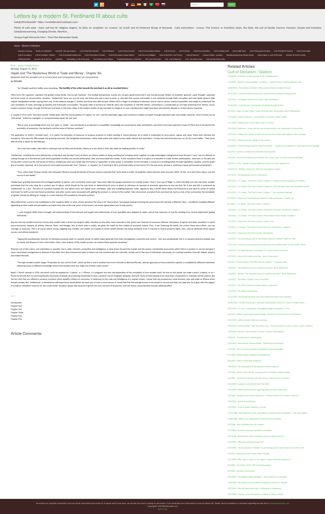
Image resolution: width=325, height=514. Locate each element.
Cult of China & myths (126, 51)
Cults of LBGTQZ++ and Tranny (170, 55)
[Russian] (163, 5)
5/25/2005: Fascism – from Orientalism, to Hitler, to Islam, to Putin (255, 494)
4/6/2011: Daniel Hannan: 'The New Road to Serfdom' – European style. (257, 262)
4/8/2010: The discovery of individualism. (245, 338)
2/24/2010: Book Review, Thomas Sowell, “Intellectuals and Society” (256, 343)
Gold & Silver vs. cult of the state (270, 55)
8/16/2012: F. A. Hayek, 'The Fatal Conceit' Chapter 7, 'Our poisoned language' (260, 192)
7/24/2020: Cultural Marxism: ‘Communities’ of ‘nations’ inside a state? (257, 117)
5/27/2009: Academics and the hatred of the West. (249, 384)
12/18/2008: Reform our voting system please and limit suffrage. (254, 419)
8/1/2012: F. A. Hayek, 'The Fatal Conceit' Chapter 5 (249, 204)
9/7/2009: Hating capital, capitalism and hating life (249, 355)
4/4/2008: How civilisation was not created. (246, 425)
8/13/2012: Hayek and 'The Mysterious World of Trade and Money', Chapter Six (261, 198)
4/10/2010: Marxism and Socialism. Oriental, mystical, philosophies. (256, 332)
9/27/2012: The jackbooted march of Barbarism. (248, 175)
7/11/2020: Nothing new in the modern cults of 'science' (251, 123)
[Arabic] (151, 5)
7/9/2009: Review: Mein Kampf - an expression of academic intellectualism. (259, 372)
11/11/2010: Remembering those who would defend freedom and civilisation (259, 297)
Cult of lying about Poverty (260, 51)
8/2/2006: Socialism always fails (241, 471)
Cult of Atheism (108, 51)
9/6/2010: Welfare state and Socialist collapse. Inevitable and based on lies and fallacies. (264, 314)
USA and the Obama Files (215, 59)
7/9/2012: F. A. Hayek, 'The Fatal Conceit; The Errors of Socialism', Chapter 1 (259, 227)
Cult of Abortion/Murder (89, 51)
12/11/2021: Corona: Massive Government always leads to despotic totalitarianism (262, 94)
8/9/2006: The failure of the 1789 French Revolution (249, 465)
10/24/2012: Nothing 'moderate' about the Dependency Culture (254, 169)
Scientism (59, 59)
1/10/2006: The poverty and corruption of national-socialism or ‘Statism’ (258, 483)
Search (231, 5)
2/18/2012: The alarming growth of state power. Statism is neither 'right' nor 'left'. (262, 239)
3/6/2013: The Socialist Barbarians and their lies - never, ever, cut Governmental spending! (265, 158)
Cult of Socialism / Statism (45, 55)
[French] (127, 5)
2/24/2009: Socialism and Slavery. (242, 402)
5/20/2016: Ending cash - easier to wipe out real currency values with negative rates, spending (267, 134)
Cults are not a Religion (147, 55)
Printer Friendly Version (29, 66)
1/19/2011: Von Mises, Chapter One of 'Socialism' (248, 280)
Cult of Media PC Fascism (283, 51)
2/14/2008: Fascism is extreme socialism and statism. (250, 430)
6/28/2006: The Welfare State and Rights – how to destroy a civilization (257, 477)
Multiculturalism (24, 59)
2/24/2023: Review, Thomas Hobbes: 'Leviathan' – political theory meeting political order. (265, 82)
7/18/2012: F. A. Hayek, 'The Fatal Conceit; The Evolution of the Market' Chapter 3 (262, 216)
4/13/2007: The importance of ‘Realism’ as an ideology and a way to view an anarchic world (266, 448)
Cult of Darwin (184, 51)
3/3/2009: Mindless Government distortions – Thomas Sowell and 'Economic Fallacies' (263, 396)
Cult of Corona (169, 51)
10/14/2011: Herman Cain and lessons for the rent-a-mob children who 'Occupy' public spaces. (267, 245)
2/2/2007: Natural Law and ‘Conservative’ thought (248, 454)
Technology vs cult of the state (78, 59)
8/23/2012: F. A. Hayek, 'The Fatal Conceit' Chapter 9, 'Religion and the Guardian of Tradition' (266, 181)
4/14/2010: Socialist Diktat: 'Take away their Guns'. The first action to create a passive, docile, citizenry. (270, 326)
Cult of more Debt (303, 51)
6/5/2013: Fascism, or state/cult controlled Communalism (252, 152)
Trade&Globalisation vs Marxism (129, 59)
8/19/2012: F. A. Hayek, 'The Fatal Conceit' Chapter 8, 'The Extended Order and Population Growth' (269, 187)
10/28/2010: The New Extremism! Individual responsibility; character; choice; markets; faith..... (267, 303)
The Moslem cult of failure (103, 59)
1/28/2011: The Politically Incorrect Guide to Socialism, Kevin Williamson (258, 268)
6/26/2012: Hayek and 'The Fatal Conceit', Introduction (250, 233)
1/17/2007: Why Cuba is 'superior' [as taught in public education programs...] (260, 460)
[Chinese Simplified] (157, 5)
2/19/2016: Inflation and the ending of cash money (249, 140)
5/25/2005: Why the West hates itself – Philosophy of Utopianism (254, 489)
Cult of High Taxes (239, 51)
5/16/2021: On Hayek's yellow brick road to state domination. (253, 100)
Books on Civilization (44, 51)
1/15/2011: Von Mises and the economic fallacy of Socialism (253, 285)
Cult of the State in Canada (95, 55)
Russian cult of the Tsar (43, 59)
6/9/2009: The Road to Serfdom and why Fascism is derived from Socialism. (259, 378)
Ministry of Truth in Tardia (295, 55)
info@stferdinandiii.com (279, 503)
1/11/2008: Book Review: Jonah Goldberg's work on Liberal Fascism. (256, 436)
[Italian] (145, 5)
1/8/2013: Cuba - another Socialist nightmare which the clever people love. (259, 164)
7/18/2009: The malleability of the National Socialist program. (253, 367)
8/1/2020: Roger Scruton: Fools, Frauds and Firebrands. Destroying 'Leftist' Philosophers (264, 111)
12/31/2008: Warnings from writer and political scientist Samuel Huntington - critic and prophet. (268, 413)
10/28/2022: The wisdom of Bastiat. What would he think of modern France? (259, 88)
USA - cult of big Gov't (173, 59)
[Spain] (139, 5)
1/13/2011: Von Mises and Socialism (243, 291)
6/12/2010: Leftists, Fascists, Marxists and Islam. (248, 320)
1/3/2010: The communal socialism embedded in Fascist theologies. (256, 349)
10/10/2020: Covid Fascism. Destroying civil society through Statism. (256, 105)
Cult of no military (25, 55)
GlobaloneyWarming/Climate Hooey (240, 55)
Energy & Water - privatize (213, 55)
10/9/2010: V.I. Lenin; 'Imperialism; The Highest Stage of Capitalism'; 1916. (259, 309)
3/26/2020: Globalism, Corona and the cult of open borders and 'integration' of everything (265, 129)
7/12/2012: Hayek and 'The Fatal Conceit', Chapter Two (251, 221)
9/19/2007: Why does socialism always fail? (246, 442)
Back (13, 66)
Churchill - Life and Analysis (65, 51)
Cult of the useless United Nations (121, 55)
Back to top (162, 509)
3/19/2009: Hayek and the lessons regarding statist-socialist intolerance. (258, 390)
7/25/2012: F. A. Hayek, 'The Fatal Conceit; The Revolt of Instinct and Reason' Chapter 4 (264, 210)
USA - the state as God (193, 59)
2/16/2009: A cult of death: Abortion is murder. (247, 407)
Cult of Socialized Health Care (70, 55)
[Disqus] (113, 368)
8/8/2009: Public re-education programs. (245, 361)
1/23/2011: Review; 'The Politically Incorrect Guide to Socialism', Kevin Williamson (262, 274)
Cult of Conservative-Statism (149, 51)
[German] (133, 5)
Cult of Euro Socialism (202, 51)
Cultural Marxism (192, 55)
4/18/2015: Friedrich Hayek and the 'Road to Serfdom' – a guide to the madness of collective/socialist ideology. (274, 146)
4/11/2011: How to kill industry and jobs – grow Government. (253, 256)
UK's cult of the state (153, 59)
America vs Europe (25, 51)
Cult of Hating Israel (221, 51)
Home (17, 46)
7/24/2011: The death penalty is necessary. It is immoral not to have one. (258, 251)
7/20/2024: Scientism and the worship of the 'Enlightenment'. (253, 76)
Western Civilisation (31, 46)
